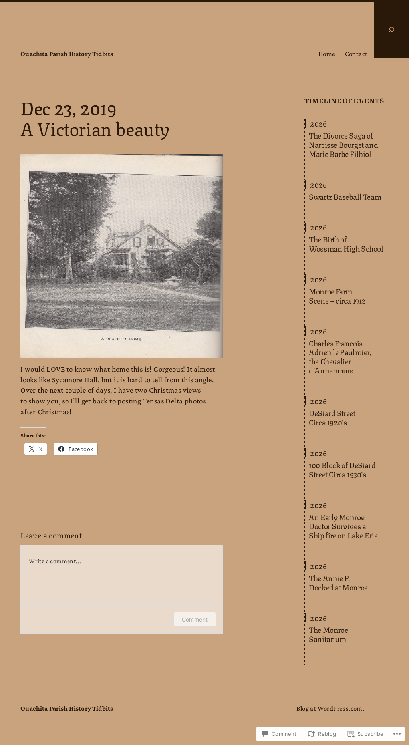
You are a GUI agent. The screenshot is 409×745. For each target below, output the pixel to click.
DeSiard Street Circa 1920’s (332, 417)
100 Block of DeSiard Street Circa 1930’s (342, 469)
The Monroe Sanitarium (328, 634)
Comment (195, 619)
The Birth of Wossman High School (346, 243)
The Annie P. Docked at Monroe (338, 582)
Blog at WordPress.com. (330, 708)
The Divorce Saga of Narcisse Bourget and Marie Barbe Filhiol (343, 144)
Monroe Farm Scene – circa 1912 (337, 295)
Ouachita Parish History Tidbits (66, 54)
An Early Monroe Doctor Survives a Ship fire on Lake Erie (343, 526)
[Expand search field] (391, 30)
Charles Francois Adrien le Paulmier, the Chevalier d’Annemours (340, 356)
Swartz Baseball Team (345, 196)
